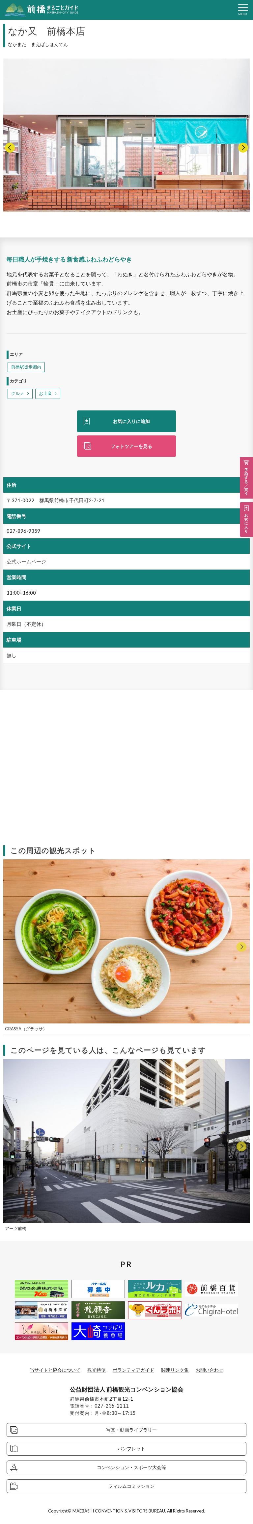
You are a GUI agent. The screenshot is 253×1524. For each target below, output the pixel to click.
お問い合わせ (209, 1370)
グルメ (17, 393)
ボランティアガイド (133, 1370)
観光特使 (96, 1370)
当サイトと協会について (55, 1370)
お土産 (45, 393)
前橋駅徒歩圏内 (26, 366)
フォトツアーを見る (131, 446)
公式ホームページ (26, 561)
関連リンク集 (175, 1370)
